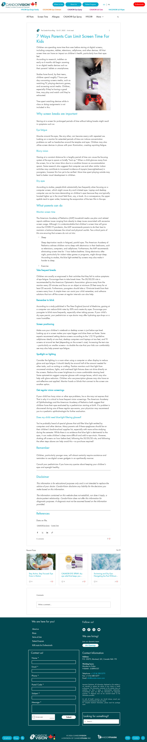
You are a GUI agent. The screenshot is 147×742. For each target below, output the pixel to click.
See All (118, 550)
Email (34, 667)
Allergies (56, 16)
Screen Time (43, 16)
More (98, 16)
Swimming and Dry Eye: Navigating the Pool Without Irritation (105, 574)
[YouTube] (98, 629)
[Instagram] (93, 629)
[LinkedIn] (83, 629)
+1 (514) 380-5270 (98, 673)
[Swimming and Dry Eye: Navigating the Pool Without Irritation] (106, 562)
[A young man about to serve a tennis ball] (41, 562)
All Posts (30, 16)
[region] (31, 10)
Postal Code (37, 685)
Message (36, 702)
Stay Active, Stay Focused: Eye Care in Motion (41, 574)
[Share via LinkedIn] (47, 533)
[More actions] (109, 30)
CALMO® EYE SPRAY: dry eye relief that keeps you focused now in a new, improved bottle (72, 574)
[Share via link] (52, 533)
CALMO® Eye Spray (73, 16)
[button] (58, 4)
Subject (35, 693)
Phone (34, 676)
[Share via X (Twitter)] (42, 533)
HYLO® (89, 16)
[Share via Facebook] (37, 533)
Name (34, 658)
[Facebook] (88, 629)
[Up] (143, 738)
